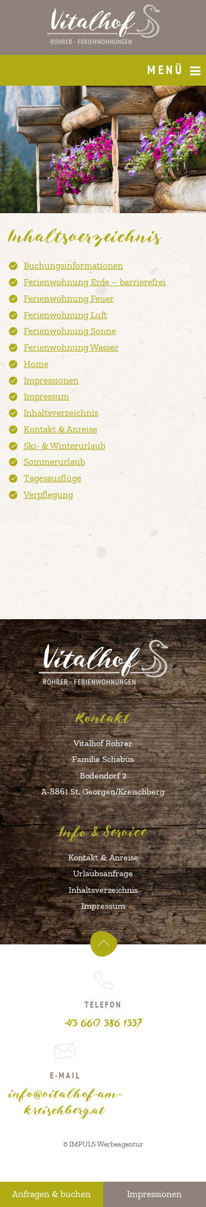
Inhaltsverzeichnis (61, 412)
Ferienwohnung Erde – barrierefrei (95, 281)
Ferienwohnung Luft (65, 314)
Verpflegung (48, 494)
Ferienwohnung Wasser (71, 347)
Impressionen (51, 380)
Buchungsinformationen (73, 265)
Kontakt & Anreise (60, 429)
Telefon (103, 1014)
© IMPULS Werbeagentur (103, 1143)
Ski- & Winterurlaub (64, 445)
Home (36, 363)
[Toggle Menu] (195, 71)
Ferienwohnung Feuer (69, 298)
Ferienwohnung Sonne (70, 330)
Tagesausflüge (52, 477)
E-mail (65, 1093)
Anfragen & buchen (51, 1193)
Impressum (46, 396)
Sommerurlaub (54, 461)
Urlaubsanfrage (103, 873)
